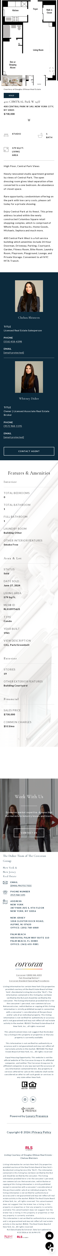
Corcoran (20, 975)
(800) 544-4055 (34, 975)
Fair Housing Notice (28, 978)
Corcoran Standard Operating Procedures (29, 981)
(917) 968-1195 (13, 425)
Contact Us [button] (29, 833)
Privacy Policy (41, 1132)
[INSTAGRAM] (25, 1099)
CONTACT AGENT (29, 451)
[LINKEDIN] (33, 1099)
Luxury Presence (37, 1116)
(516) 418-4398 (13, 341)
